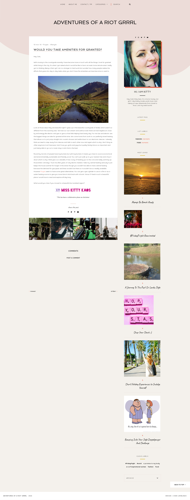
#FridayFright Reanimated (142, 235)
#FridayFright (130, 463)
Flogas (42, 171)
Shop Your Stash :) (142, 332)
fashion (143, 139)
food (142, 142)
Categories (101, 4)
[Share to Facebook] (68, 212)
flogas (45, 45)
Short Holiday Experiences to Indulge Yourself (142, 386)
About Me (73, 4)
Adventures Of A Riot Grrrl (95, 22)
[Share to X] (72, 212)
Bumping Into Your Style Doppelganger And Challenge (142, 441)
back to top (179, 485)
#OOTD (139, 463)
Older (114, 291)
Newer (33, 291)
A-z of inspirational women (136, 467)
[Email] (78, 212)
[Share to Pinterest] (75, 212)
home (62, 4)
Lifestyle (53, 45)
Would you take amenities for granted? (68, 49)
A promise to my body (151, 463)
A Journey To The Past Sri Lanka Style (142, 287)
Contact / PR (86, 4)
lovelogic (182, 496)
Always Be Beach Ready (142, 202)
